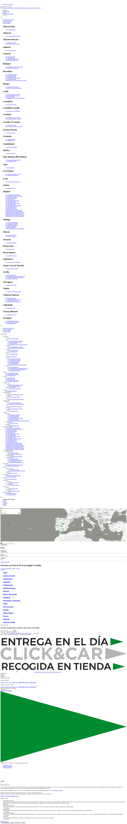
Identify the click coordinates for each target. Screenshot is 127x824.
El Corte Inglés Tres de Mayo (12, 268)
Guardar (12, 822)
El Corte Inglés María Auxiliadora (13, 262)
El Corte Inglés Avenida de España (13, 36)
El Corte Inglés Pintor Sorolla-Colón (13, 301)
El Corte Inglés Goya (10, 199)
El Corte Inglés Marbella (11, 226)
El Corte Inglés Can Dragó (11, 74)
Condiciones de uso (7, 765)
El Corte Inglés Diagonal (11, 76)
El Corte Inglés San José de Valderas (13, 205)
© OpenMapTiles (112, 540)
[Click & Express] (63, 646)
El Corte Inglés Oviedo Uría (12, 60)
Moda (5, 603)
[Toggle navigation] (1, 1)
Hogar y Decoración (10, 594)
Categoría (3, 558)
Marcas (13, 568)
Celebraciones (8, 585)
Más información (4, 821)
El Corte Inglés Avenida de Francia (13, 299)
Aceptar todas (18, 822)
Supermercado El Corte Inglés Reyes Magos (15, 215)
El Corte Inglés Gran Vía (11, 314)
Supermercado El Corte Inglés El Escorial (14, 213)
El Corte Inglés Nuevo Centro (12, 300)
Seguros (6, 616)
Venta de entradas (9, 622)
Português (5, 502)
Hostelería (6, 597)
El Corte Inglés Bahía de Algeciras (13, 94)
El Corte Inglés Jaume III (11, 161)
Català (4, 501)
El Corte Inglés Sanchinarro (11, 206)
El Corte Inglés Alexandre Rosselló (13, 160)
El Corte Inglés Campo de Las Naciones (14, 196)
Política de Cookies (7, 767)
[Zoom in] (124, 536)
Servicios (18, 568)
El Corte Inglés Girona (10, 132)
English (4, 500)
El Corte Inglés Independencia (12, 321)
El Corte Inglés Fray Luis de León (13, 181)
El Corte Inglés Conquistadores (12, 68)
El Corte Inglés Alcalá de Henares (13, 194)
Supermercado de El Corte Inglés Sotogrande (15, 98)
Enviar (15, 630)
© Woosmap (106, 540)
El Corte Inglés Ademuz (11, 298)
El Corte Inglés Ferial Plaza (11, 147)
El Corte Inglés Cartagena (11, 235)
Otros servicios (8, 607)
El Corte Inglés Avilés (10, 56)
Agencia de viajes (9, 576)
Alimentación (7, 579)
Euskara (5, 504)
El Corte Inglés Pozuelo (11, 201)
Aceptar (2, 781)
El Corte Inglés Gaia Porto (11, 255)
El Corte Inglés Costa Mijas (11, 223)
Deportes (6, 591)
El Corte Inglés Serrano (11, 207)
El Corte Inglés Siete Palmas (12, 175)
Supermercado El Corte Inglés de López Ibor (15, 212)
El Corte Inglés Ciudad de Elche (12, 43)
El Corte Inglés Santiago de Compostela (14, 126)
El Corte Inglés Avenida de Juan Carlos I (14, 66)
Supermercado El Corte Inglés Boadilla (14, 211)
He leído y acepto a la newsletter (20, 633)
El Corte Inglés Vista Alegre (12, 209)
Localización (3, 550)
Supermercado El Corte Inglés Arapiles (14, 210)
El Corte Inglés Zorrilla (10, 308)
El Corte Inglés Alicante (11, 42)
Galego (4, 505)
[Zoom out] (124, 538)
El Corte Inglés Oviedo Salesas (12, 59)
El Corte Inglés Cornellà (11, 75)
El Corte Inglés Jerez (10, 97)
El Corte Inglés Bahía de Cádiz (12, 95)
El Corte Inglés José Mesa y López (13, 174)
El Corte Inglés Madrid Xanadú (12, 200)
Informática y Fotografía (11, 600)
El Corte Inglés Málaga (10, 227)
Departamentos (8, 568)
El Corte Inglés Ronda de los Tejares (13, 118)
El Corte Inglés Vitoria (10, 29)
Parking (6, 610)
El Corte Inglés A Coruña (11, 125)
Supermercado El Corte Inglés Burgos (14, 88)
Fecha (2, 554)
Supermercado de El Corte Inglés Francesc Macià (16, 80)
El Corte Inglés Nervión (11, 275)
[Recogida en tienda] (63, 670)
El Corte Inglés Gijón (10, 58)
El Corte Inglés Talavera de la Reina (13, 291)
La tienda (3, 568)
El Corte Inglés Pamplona (11, 242)
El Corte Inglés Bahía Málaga (12, 222)
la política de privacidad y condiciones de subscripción (21, 633)
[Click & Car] (63, 659)
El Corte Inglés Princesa (11, 204)
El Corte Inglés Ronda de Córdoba (13, 117)
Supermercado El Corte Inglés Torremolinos (15, 228)
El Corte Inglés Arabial (10, 139)
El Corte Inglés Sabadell (11, 79)
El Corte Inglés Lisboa (10, 188)
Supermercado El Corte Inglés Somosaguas (15, 216)
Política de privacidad (7, 766)
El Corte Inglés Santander (11, 104)
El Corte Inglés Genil (10, 140)
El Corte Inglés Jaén (10, 167)
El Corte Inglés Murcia (10, 236)
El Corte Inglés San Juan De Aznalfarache (14, 277)
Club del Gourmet (9, 588)
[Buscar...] (19, 510)
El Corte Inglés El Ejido (11, 50)
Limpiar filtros (3, 562)
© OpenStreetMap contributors (120, 540)
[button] (7, 8)
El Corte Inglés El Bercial (11, 198)
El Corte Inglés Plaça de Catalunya (13, 78)
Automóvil (6, 582)
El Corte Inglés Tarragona (11, 285)
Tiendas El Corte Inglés (8, 4)
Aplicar (8, 562)
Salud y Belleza (8, 613)
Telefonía (6, 619)
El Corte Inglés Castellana (11, 197)
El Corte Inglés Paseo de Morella (13, 111)
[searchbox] (10, 510)
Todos (5, 572)
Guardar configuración (5, 822)
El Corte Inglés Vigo (10, 249)
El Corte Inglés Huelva (10, 153)
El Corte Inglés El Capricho (11, 225)
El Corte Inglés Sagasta (11, 323)
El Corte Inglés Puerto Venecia (12, 322)
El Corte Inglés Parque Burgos (12, 87)
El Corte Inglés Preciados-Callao (12, 203)
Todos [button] (2, 569)
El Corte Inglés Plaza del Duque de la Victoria (15, 276)
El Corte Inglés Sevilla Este (11, 278)
